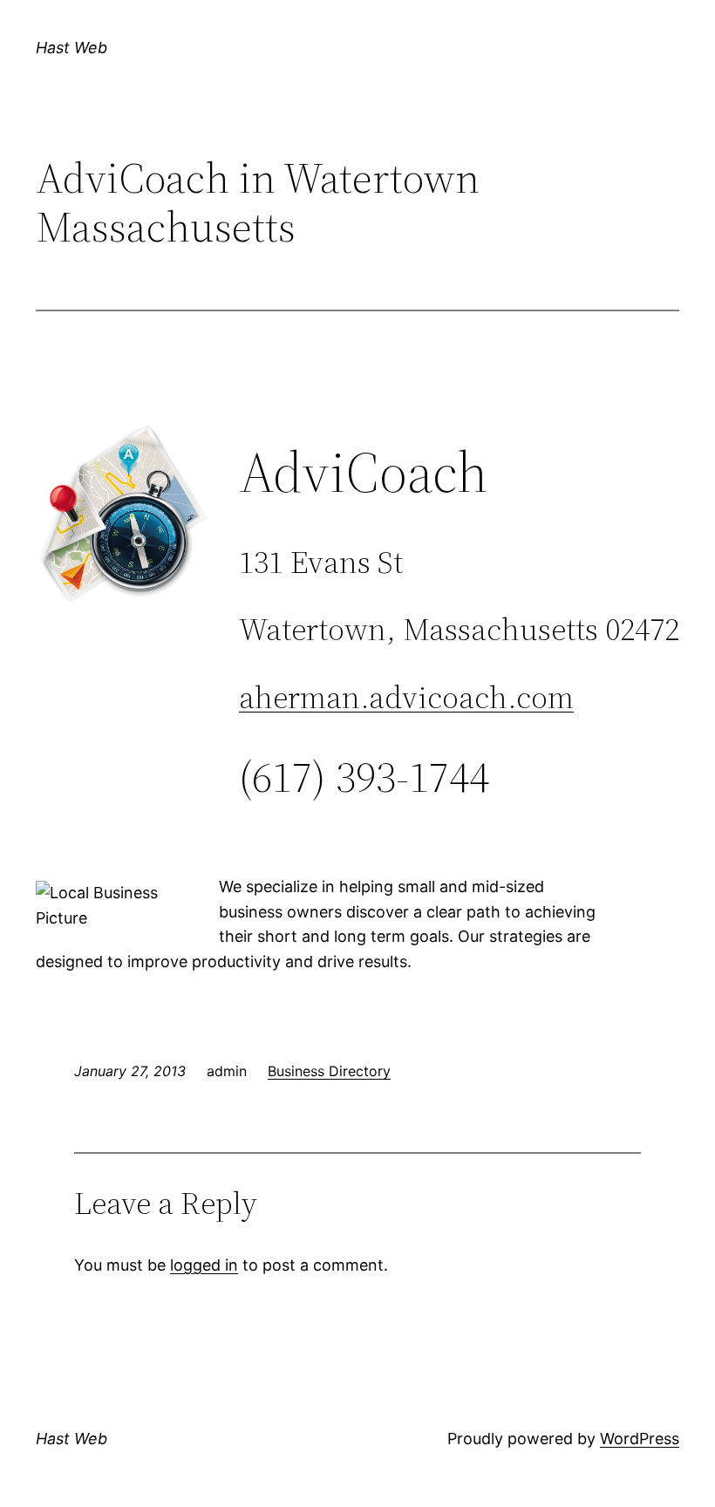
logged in (204, 1265)
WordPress (639, 1438)
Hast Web (71, 47)
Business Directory (329, 1071)
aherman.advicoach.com (406, 697)
